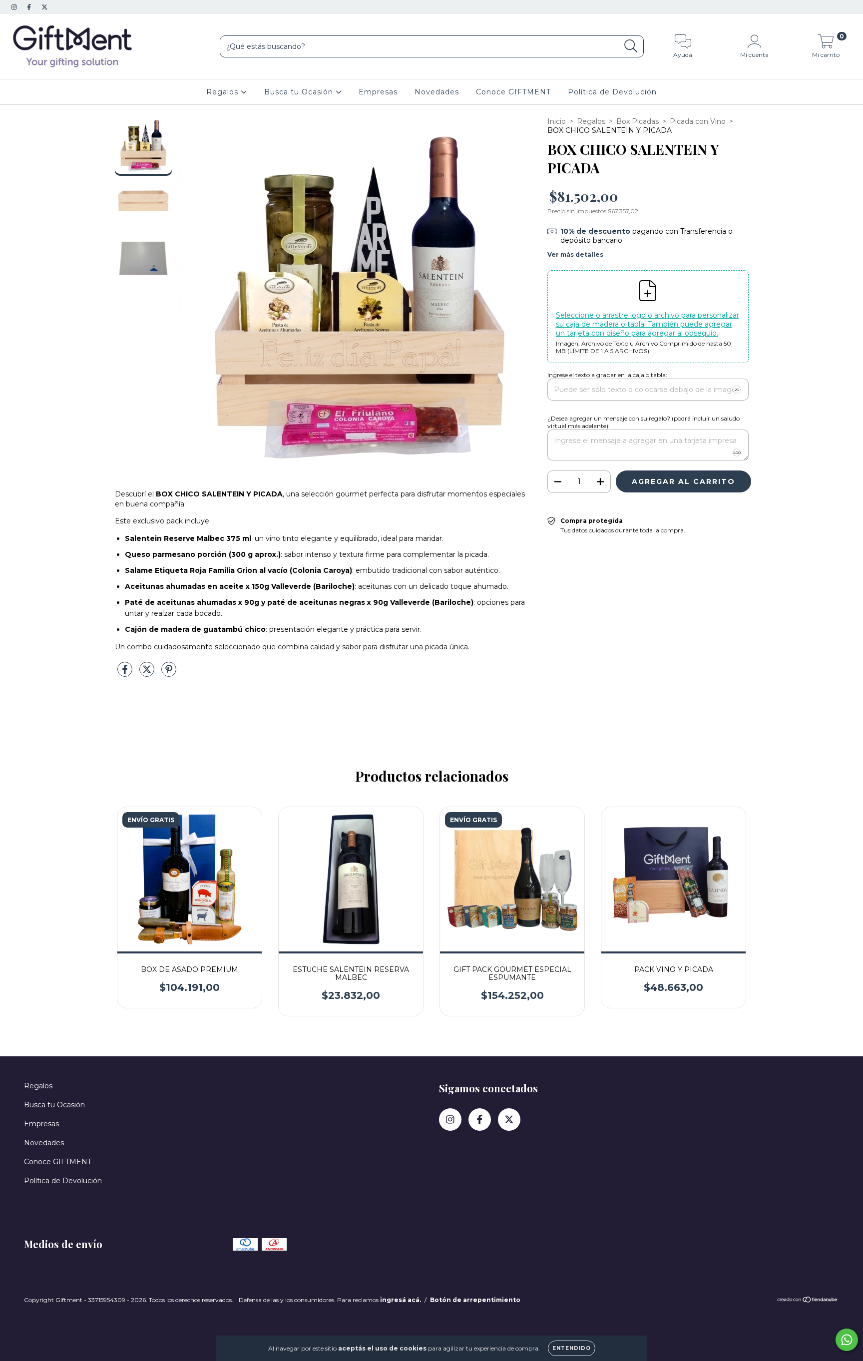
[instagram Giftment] (14, 6)
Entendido (571, 1348)
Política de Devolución (612, 91)
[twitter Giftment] (44, 6)
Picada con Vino (698, 121)
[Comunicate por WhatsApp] (847, 1340)
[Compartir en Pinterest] (168, 673)
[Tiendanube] (808, 1301)
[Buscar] (631, 46)
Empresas (378, 91)
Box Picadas (637, 121)
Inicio (556, 121)
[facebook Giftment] (29, 6)
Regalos (223, 91)
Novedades (437, 91)
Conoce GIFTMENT (513, 91)
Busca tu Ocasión (300, 91)
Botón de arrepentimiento (475, 1300)
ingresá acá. (400, 1300)
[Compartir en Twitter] (147, 673)
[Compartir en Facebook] (125, 673)
